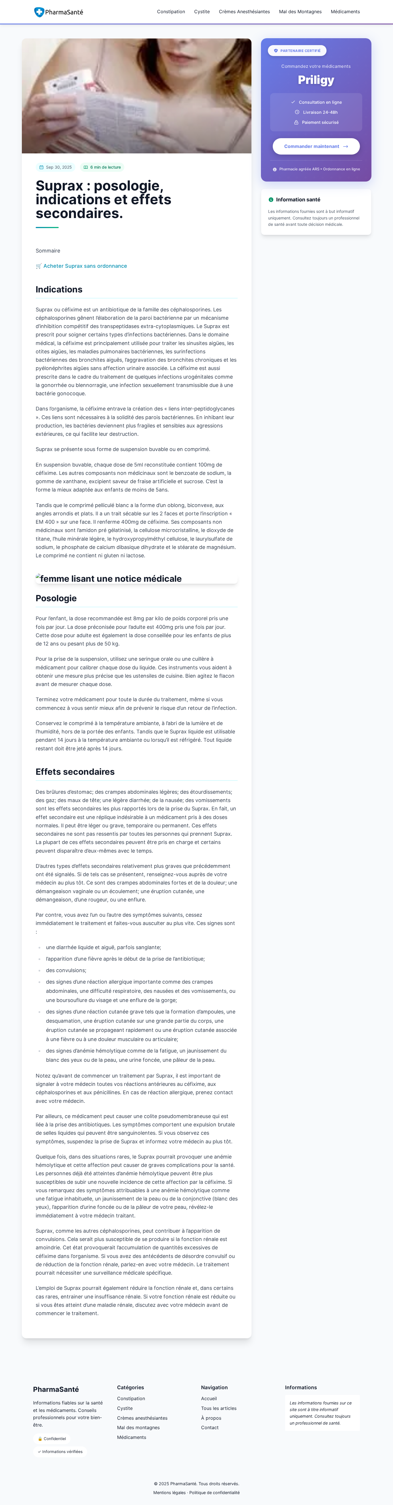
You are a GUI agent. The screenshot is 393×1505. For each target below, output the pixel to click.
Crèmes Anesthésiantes (244, 11)
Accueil (209, 1398)
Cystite (202, 11)
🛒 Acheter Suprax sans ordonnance (81, 266)
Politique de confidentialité (214, 1492)
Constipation (171, 11)
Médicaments (345, 11)
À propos (211, 1418)
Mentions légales (169, 1492)
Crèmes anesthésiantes (142, 1418)
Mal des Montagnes (300, 11)
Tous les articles (218, 1408)
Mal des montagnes (138, 1427)
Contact (210, 1427)
